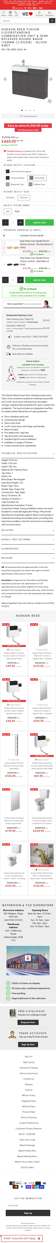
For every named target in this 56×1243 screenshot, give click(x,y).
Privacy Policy (28, 1111)
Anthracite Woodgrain (21, 171)
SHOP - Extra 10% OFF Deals (19, 1238)
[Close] (39, 1238)
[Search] (52, 20)
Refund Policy (28, 1106)
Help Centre (29, 1062)
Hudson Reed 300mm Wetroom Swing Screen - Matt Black (14, 765)
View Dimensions (30, 116)
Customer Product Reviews (29, 1128)
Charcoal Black (17, 177)
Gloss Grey (40, 177)
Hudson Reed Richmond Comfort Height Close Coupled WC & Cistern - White (42, 820)
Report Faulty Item (27, 1150)
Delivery (29, 1084)
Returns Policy (28, 1095)
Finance (28, 1089)
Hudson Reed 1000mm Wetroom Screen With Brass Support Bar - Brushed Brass (14, 820)
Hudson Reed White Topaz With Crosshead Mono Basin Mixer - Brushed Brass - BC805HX (42, 875)
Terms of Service (29, 1117)
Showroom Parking (29, 1067)
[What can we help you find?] (28, 20)
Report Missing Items (27, 1156)
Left (8, 211)
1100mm (24, 197)
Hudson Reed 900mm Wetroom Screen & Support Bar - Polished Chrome (42, 711)
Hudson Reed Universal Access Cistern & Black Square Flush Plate (14, 711)
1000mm (10, 197)
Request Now (28, 1022)
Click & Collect (27, 1167)
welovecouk (31, 1223)
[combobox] (28, 20)
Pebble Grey (39, 184)
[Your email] (28, 1205)
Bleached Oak (17, 184)
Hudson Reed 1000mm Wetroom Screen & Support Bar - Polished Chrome (42, 655)
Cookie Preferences (28, 1122)
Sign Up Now (28, 1044)
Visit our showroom (29, 1073)
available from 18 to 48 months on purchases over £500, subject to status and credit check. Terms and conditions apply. (28, 155)
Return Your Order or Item (27, 1161)
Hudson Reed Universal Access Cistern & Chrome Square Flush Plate (14, 655)
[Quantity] (13, 222)
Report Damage (27, 1145)
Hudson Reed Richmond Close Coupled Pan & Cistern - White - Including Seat (14, 875)
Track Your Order (27, 1139)
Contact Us (28, 1078)
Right (17, 211)
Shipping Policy (29, 1100)
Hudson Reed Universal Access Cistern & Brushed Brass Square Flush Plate (42, 765)
